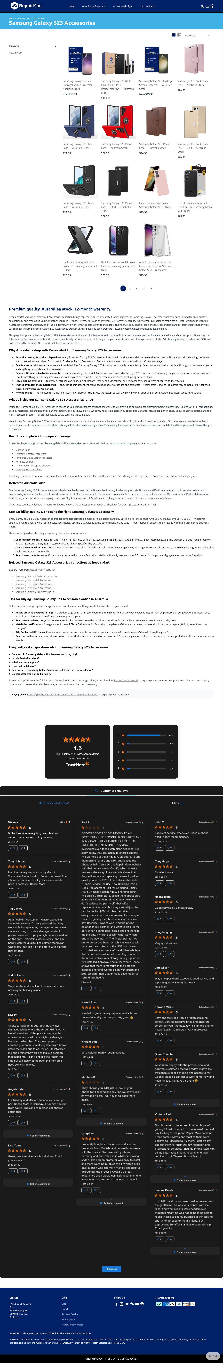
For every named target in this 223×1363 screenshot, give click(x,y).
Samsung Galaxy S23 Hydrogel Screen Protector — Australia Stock (156, 85)
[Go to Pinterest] (142, 1304)
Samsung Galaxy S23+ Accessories (35, 592)
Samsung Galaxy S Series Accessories (36, 576)
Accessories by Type (122, 6)
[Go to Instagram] (122, 1304)
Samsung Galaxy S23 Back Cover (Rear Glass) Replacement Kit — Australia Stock (117, 87)
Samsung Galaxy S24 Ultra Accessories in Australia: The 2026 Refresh (62, 694)
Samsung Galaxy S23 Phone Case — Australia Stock (192, 83)
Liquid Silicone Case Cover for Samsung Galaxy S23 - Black (155, 205)
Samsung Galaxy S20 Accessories (34, 580)
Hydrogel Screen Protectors (31, 454)
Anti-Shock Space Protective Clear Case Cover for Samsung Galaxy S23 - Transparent (156, 266)
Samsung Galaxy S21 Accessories (34, 584)
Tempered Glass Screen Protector (34, 458)
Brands (14, 46)
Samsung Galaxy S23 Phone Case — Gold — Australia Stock (192, 148)
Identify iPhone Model (72, 1324)
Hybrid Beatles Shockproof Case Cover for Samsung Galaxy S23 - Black (194, 207)
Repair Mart (15, 52)
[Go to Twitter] (127, 1304)
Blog (64, 1303)
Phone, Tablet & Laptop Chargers (34, 465)
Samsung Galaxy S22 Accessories (34, 588)
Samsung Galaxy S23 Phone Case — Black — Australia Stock (116, 207)
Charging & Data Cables (29, 469)
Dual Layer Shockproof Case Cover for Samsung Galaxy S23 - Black (80, 266)
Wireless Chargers (26, 462)
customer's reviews (77, 754)
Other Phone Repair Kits (93, 6)
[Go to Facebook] (116, 1304)
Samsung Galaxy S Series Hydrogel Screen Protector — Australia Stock (79, 85)
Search (65, 1309)
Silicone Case (23, 450)
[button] (96, 790)
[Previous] (68, 58)
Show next (111, 1269)
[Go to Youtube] (137, 1304)
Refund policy (68, 1319)
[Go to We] (132, 1304)
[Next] (92, 58)
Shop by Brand (147, 6)
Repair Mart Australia (42, 570)
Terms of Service (70, 1314)
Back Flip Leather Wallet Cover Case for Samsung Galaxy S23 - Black (118, 266)
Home (71, 6)
